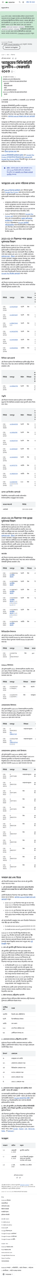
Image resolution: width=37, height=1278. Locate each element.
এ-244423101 (14, 457)
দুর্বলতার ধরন (5, 256)
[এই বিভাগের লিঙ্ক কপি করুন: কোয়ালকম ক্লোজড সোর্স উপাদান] (28, 751)
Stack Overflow (5, 1258)
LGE (26, 1129)
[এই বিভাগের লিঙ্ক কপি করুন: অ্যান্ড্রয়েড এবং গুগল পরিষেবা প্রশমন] (3, 186)
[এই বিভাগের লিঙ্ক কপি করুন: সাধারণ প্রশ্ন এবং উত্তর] (22, 878)
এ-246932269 (14, 449)
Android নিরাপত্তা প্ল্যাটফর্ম (12, 190)
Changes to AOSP (24, 33)
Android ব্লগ (4, 1228)
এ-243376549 (14, 315)
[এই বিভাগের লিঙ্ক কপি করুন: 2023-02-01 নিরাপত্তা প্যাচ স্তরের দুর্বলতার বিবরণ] (17, 242)
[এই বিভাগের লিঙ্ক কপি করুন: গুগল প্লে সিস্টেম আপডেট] (22, 492)
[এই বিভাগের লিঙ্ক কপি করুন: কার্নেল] (8, 554)
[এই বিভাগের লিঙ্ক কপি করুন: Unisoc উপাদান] (15, 665)
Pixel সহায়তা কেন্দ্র (6, 1249)
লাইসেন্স (31, 1267)
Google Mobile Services (8, 1255)
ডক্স (8, 55)
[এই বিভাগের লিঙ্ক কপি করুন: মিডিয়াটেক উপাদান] (17, 632)
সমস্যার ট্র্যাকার (5, 1261)
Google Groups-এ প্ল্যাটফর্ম (8, 1233)
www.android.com (6, 1252)
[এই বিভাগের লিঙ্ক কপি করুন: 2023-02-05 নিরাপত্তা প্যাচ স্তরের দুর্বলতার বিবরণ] (17, 521)
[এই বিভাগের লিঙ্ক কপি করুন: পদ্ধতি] (7, 396)
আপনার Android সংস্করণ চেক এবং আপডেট (21, 116)
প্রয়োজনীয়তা (4, 1203)
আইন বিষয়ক (23, 1267)
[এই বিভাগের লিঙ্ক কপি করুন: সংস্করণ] (10, 1139)
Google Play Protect (11, 192)
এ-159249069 (14, 307)
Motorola (31, 1129)
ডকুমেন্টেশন (5, 8)
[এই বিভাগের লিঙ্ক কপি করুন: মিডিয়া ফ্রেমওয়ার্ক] (16, 358)
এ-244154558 (14, 340)
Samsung (10, 1131)
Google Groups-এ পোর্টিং (8, 1239)
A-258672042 (14, 323)
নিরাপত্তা (13, 55)
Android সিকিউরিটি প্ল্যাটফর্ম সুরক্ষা (12, 155)
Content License (24, 1185)
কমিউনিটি (15, 1267)
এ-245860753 (14, 386)
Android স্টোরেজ (6, 1200)
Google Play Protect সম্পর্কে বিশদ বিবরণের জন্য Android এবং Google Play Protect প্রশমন (17, 157)
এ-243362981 (13, 432)
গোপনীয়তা (5, 1270)
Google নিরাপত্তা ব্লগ (6, 1230)
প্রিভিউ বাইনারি (5, 1209)
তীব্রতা (13, 256)
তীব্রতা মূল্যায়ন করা (11, 151)
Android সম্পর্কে (5, 1267)
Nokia (3, 1131)
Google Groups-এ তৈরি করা (9, 1236)
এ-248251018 (14, 473)
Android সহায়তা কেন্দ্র (7, 1247)
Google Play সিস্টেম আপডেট (10, 273)
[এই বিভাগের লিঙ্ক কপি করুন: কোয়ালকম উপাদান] (18, 705)
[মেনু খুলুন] (3, 2)
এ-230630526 (14, 348)
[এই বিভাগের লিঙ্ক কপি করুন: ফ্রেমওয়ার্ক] (11, 279)
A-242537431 (13, 482)
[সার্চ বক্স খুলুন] (20, 2)
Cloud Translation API (15, 44)
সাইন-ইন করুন (30, 2)
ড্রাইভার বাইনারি (5, 1214)
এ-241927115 (13, 465)
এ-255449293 (14, 424)
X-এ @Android (5, 1222)
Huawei (21, 1129)
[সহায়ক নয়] (15, 58)
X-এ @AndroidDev (6, 1225)
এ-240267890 (14, 331)
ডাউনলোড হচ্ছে (5, 1206)
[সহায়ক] (13, 58)
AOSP (2, 55)
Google (15, 1129)
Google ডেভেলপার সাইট (22, 1098)
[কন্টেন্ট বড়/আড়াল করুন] (15, 77)
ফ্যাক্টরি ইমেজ (4, 1211)
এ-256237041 (14, 441)
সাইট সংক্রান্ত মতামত (15, 1270)
